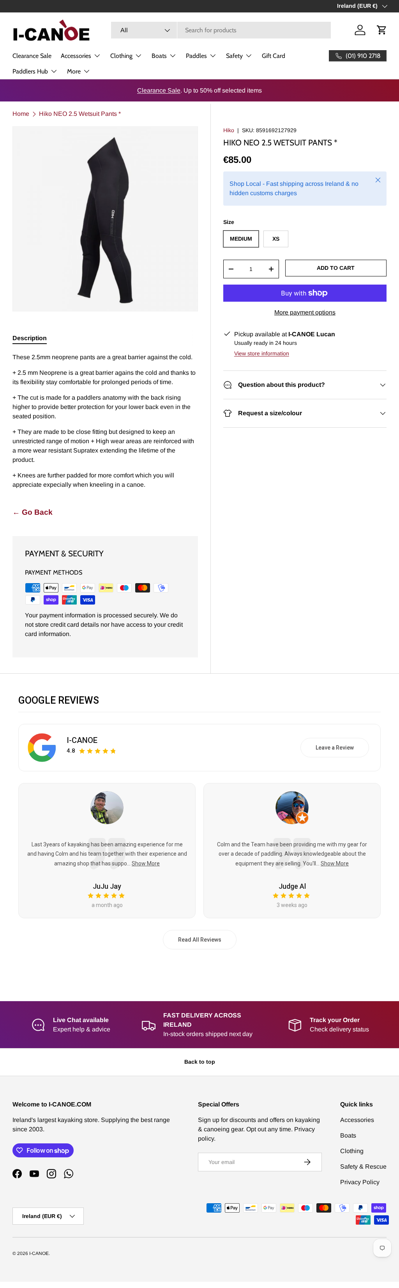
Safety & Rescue (363, 1166)
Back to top (199, 1062)
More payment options (304, 312)
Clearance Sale (31, 55)
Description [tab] (29, 338)
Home (20, 113)
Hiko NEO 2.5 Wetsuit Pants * (80, 113)
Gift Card (273, 55)
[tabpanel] (105, 421)
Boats (348, 1135)
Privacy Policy (360, 1182)
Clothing (352, 1151)
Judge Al (292, 886)
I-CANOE (82, 740)
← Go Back (32, 512)
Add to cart (336, 268)
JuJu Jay (107, 886)
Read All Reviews (199, 940)
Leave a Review (335, 747)
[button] (381, 29)
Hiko (228, 130)
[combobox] (221, 30)
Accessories (357, 1120)
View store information (261, 353)
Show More (146, 863)
